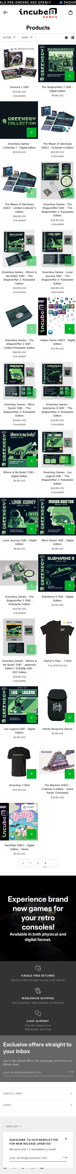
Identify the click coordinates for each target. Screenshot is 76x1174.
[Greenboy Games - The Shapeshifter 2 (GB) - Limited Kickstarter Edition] (19, 316)
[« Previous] (23, 863)
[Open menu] (9, 12)
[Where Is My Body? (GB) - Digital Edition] (19, 449)
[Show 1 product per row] (66, 38)
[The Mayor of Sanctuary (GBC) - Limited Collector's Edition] (19, 180)
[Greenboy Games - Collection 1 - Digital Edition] (19, 120)
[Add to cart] (69, 76)
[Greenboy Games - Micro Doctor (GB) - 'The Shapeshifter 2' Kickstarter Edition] (19, 381)
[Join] (63, 1157)
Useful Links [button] (12, 1093)
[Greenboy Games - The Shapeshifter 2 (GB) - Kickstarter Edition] (19, 573)
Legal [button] (7, 1104)
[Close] (67, 1139)
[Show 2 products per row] (73, 38)
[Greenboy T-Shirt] (19, 761)
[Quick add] (69, 717)
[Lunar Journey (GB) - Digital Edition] (19, 516)
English (12, 1126)
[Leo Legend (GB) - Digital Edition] (19, 705)
